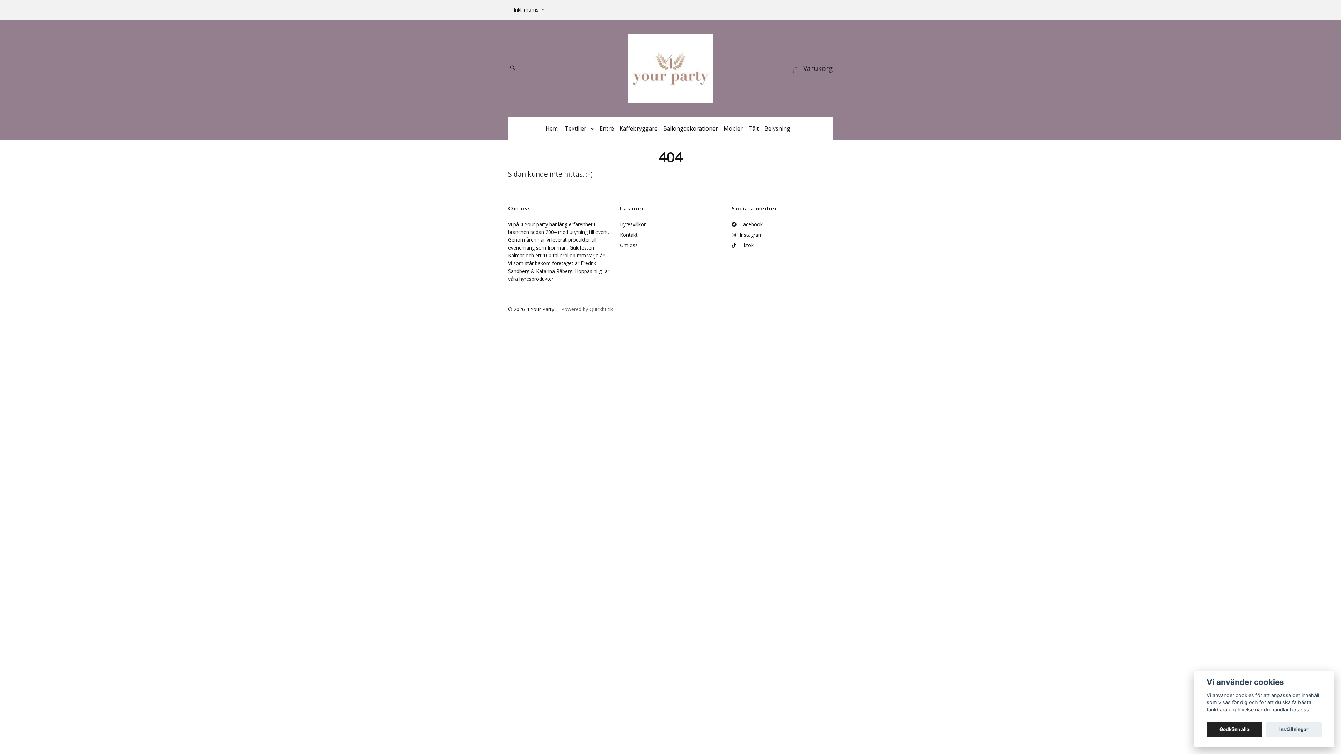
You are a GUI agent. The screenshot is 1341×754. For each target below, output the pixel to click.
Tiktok (746, 245)
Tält (753, 128)
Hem (551, 128)
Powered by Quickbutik (587, 309)
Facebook (751, 224)
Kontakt (629, 234)
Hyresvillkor (633, 224)
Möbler (733, 128)
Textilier (575, 128)
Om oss (629, 245)
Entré (607, 128)
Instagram (750, 234)
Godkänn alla (1234, 729)
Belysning (777, 128)
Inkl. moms (527, 9)
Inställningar (1294, 729)
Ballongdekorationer (690, 128)
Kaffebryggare (639, 128)
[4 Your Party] (670, 68)
